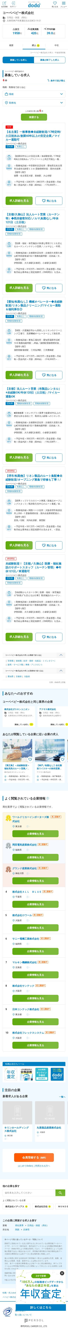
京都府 (19, 676)
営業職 (10, 661)
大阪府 (27, 676)
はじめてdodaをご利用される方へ (34, 1166)
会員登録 (4, 6)
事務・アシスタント (34, 665)
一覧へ (62, 1097)
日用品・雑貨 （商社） (38, 1225)
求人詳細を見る (19, 200)
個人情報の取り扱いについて (23, 1312)
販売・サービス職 (15, 665)
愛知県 (10, 676)
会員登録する (34, 1157)
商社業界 (19, 1225)
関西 (17, 1229)
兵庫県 (26, 1229)
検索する (34, 117)
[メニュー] (63, 4)
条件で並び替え (58, 80)
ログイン (13, 6)
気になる (55, 6)
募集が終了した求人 (49, 60)
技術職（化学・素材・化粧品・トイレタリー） (36, 661)
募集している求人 (18, 60)
